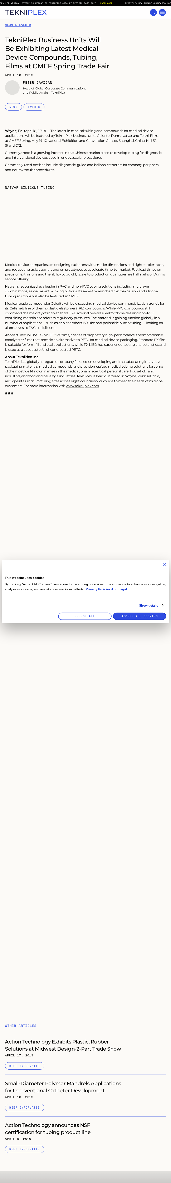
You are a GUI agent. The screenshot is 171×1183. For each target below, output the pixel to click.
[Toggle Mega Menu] (162, 12)
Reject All (85, 616)
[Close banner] (164, 564)
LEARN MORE (105, 3)
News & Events (18, 25)
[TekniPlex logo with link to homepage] (26, 12)
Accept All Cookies (139, 616)
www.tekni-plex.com (82, 385)
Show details (148, 605)
